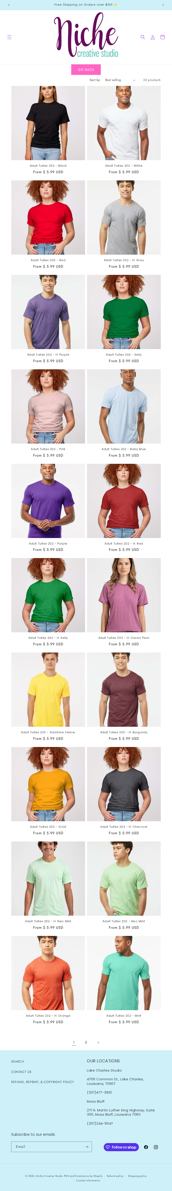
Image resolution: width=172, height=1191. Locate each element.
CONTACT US (21, 1072)
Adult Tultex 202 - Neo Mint (124, 921)
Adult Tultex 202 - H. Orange (48, 1016)
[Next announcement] (163, 5)
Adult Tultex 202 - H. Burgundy (124, 732)
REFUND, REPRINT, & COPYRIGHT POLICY (42, 1082)
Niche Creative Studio (49, 1176)
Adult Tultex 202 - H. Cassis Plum (124, 638)
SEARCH (17, 1061)
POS (66, 1176)
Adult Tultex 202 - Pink (48, 449)
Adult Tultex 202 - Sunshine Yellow (48, 732)
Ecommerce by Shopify (88, 1176)
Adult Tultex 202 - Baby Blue (124, 449)
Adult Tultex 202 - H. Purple (48, 355)
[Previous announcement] (9, 5)
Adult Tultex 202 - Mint (123, 1016)
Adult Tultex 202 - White (123, 166)
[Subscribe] (87, 1147)
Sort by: (95, 80)
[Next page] (98, 1042)
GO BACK (86, 69)
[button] (9, 37)
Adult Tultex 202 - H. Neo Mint (48, 921)
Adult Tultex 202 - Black (48, 166)
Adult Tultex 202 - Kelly (124, 355)
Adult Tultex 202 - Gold (48, 827)
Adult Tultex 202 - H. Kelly (48, 638)
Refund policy (115, 1176)
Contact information (88, 1180)
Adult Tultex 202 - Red (48, 260)
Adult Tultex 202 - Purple (48, 544)
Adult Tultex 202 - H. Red (124, 544)
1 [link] (74, 1042)
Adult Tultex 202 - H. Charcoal (123, 827)
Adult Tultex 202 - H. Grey (124, 260)
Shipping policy (137, 1176)
